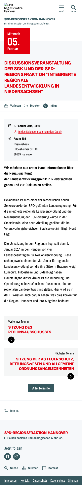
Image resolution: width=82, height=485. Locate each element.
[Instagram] (16, 456)
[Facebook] (7, 456)
